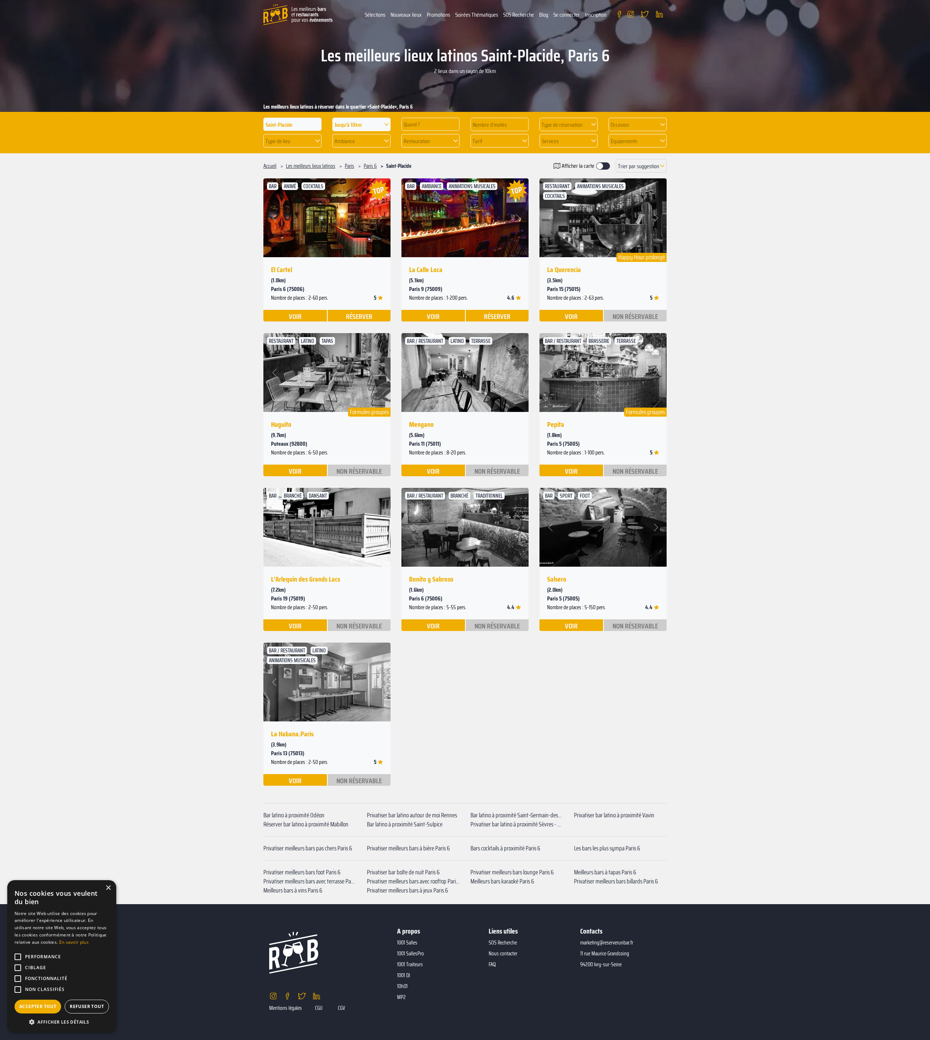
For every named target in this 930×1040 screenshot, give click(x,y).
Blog (543, 14)
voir (295, 316)
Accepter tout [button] (37, 1006)
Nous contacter (503, 953)
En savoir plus (74, 942)
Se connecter (566, 14)
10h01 (402, 986)
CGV (341, 1008)
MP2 (401, 997)
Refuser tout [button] (87, 1006)
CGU (319, 1008)
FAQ (492, 964)
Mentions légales (285, 1008)
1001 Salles (407, 942)
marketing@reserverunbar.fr (606, 942)
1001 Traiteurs (410, 964)
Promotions (438, 14)
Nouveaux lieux (406, 14)
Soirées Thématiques (476, 14)
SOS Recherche (518, 14)
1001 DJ (403, 975)
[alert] (61, 956)
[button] (361, 124)
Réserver (359, 316)
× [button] (108, 888)
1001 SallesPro (410, 953)
